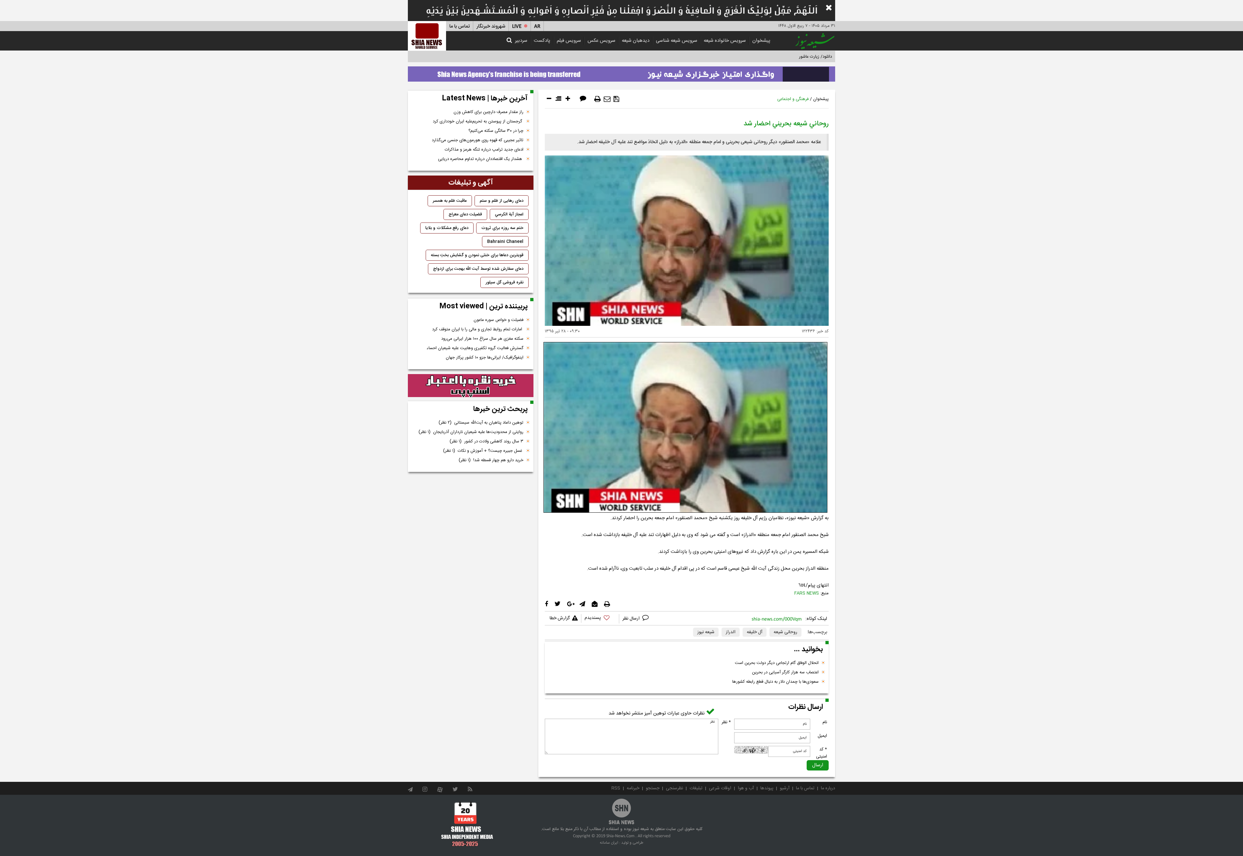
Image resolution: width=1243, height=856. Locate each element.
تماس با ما (459, 26)
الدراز (730, 632)
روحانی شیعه (785, 632)
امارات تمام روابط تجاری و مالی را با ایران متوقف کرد (477, 329)
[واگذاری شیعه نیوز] (621, 72)
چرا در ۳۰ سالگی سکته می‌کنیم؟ (495, 130)
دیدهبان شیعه (635, 41)
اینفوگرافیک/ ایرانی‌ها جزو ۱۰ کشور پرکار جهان (484, 357)
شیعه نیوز (705, 632)
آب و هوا (746, 788)
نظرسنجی (674, 788)
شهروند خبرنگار (490, 26)
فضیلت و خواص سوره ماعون (498, 320)
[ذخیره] (616, 99)
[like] (600, 618)
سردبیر (521, 41)
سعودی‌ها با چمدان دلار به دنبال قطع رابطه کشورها (775, 681)
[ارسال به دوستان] (607, 99)
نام (825, 722)
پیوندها (766, 788)
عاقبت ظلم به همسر (450, 200)
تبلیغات (695, 788)
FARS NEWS (806, 593)
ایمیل (822, 735)
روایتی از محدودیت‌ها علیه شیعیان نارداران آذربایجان (471, 432)
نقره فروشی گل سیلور (504, 282)
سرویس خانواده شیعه (725, 41)
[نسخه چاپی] (597, 99)
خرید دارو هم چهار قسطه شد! (491, 460)
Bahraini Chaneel (505, 241)
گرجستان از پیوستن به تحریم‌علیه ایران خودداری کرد (478, 121)
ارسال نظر (631, 618)
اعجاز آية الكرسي (509, 214)
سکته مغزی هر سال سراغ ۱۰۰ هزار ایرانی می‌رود (482, 338)
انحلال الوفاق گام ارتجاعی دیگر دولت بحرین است (777, 663)
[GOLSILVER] (470, 385)
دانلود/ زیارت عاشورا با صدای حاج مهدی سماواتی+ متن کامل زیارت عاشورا (768, 56)
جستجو (652, 788)
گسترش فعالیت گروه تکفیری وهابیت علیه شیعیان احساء (475, 348)
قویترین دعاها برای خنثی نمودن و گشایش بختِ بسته (477, 255)
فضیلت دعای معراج (465, 214)
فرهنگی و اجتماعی (793, 99)
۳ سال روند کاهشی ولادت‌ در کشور (486, 441)
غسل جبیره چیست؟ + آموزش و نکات (483, 450)
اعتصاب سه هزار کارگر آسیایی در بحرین (785, 672)
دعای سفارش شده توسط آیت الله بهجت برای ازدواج (478, 268)
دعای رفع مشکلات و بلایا (446, 228)
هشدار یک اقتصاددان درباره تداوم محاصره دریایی (480, 159)
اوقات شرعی (720, 788)
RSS (615, 788)
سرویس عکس (601, 41)
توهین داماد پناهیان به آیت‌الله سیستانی (481, 422)
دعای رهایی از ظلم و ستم (501, 200)
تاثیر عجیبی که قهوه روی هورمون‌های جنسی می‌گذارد (477, 140)
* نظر (726, 722)
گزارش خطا (560, 618)
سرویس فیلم (569, 41)
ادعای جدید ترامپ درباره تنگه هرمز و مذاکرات (484, 149)
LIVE (516, 26)
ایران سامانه (609, 842)
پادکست (542, 41)
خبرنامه (633, 788)
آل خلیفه (754, 632)
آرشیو (784, 788)
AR (537, 26)
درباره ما (828, 788)
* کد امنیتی (821, 753)
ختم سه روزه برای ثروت (502, 228)
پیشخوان (761, 41)
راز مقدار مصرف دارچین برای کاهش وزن (488, 112)
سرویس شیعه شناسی (676, 41)
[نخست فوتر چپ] (467, 823)
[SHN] (427, 36)
